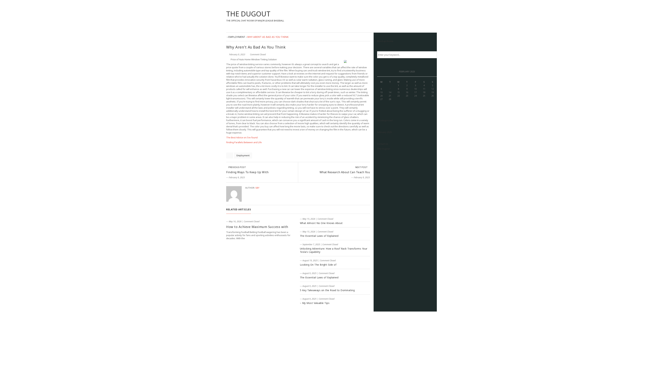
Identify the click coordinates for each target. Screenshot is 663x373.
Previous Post (237, 167)
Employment (243, 155)
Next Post (361, 167)
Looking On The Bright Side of (318, 264)
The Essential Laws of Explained (319, 235)
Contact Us (382, 143)
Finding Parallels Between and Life (244, 142)
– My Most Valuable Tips (315, 303)
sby (257, 187)
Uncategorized (384, 120)
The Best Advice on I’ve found (242, 137)
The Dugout (383, 148)
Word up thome (385, 41)
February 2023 (384, 132)
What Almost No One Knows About (321, 223)
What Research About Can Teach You (345, 172)
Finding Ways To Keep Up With (247, 172)
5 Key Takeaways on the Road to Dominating (327, 290)
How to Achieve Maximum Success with (257, 227)
